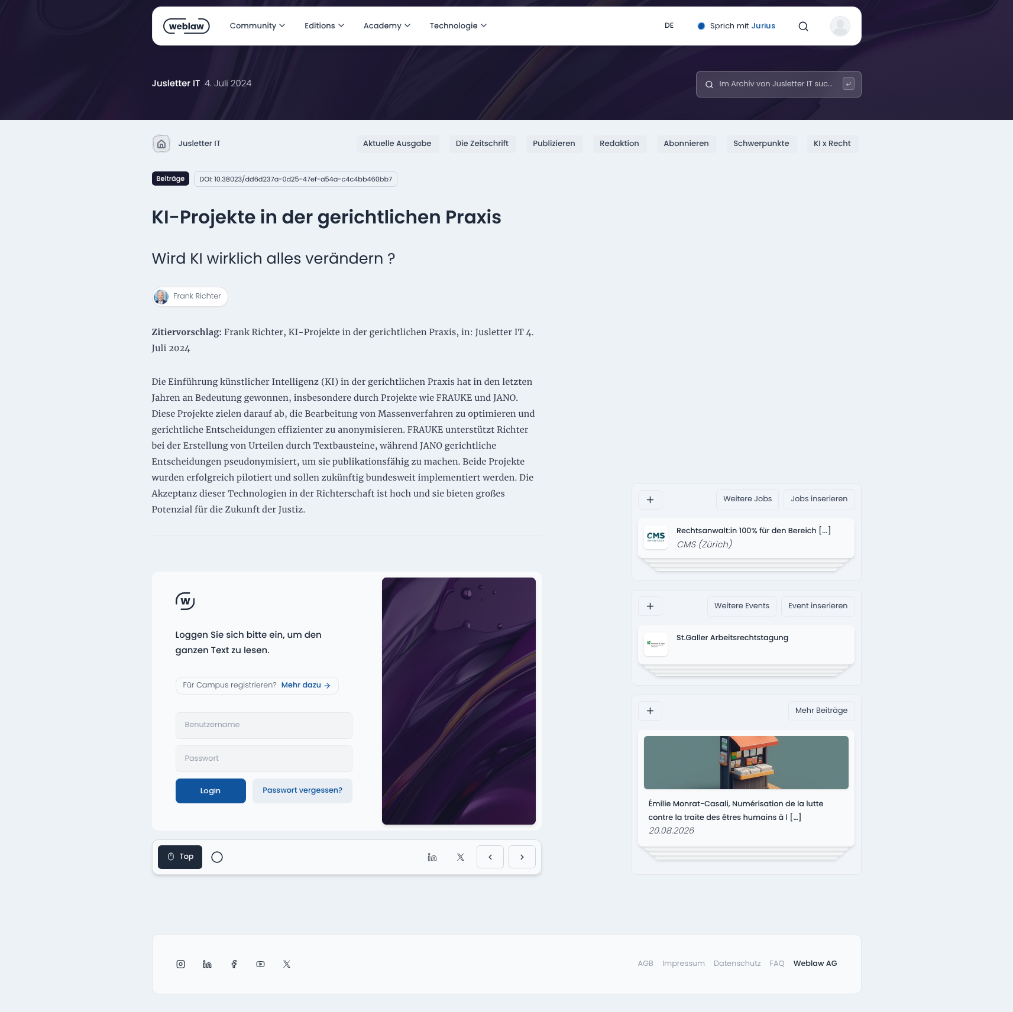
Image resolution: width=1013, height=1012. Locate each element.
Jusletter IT (200, 143)
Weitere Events (741, 606)
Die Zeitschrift (482, 143)
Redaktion (619, 143)
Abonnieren (686, 143)
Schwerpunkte (761, 143)
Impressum (683, 964)
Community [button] (253, 25)
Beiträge (171, 178)
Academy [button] (383, 25)
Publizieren (554, 143)
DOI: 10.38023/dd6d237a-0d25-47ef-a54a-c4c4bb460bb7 (295, 179)
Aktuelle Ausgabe (397, 143)
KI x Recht (832, 143)
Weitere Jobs (747, 499)
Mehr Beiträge (821, 711)
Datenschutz (737, 964)
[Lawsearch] (849, 83)
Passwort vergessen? (302, 791)
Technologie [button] (454, 25)
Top (187, 857)
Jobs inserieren (819, 499)
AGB (645, 964)
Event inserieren (817, 606)
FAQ (777, 964)
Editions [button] (320, 25)
